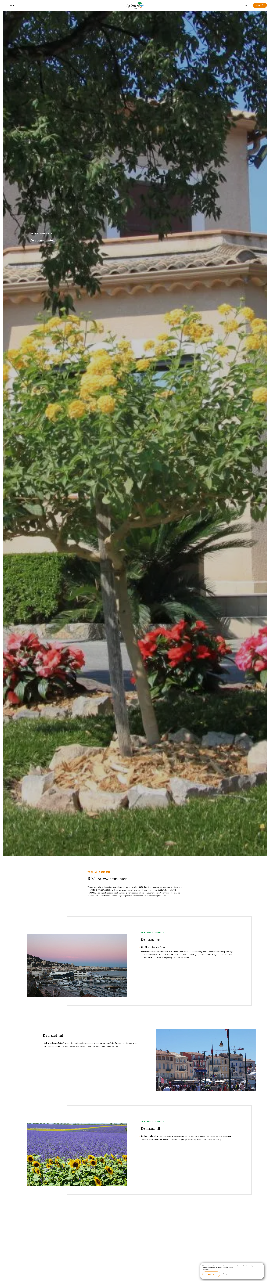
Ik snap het (211, 1274)
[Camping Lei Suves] (135, 5)
